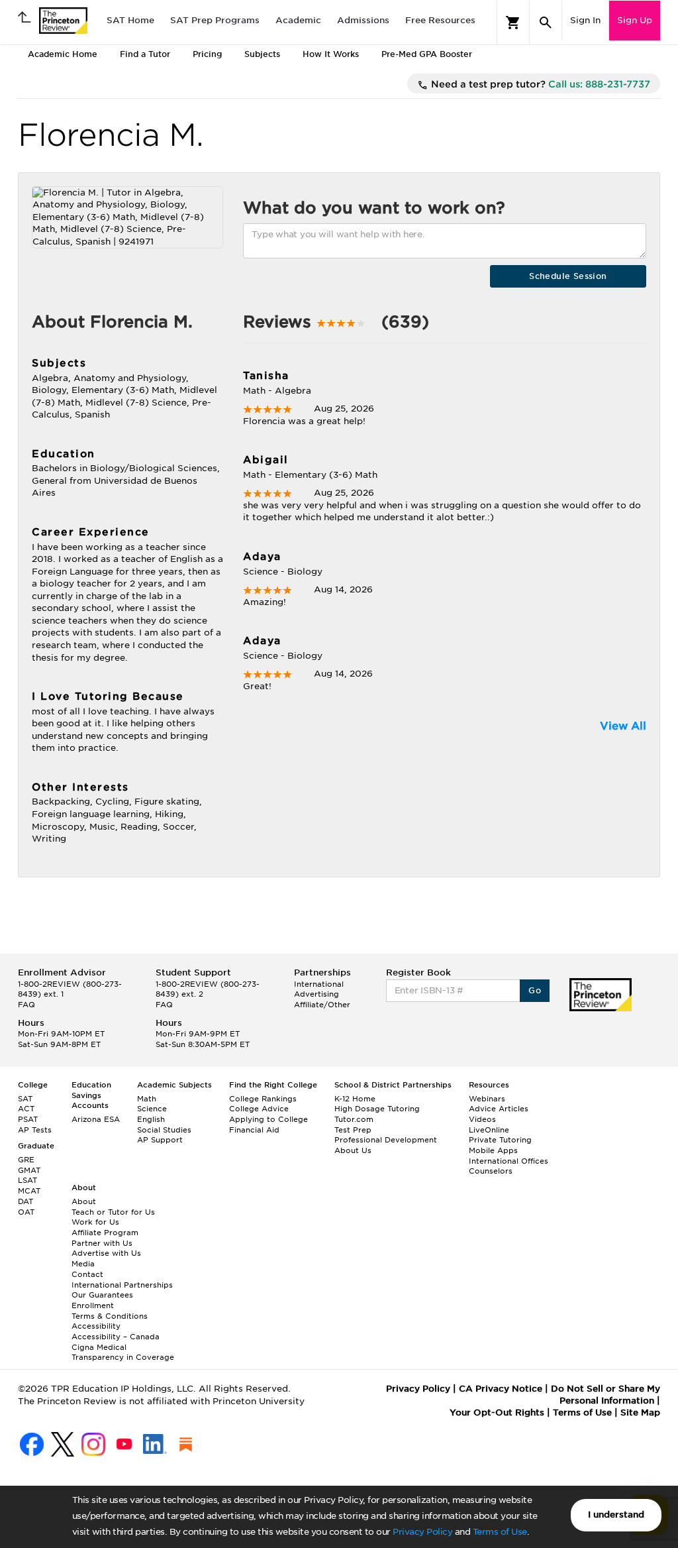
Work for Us (95, 1222)
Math (146, 1098)
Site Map (640, 1412)
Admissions (363, 20)
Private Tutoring (500, 1139)
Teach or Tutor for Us (113, 1212)
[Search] (545, 22)
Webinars (487, 1098)
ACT (26, 1108)
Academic (298, 20)
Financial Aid (254, 1129)
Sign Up (634, 20)
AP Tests (35, 1129)
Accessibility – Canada (116, 1336)
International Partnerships (122, 1285)
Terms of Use (500, 1532)
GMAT (29, 1170)
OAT (26, 1212)
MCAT (29, 1190)
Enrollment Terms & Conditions (110, 1311)
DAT (25, 1201)
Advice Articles (498, 1108)
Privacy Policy (422, 1532)
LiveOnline (489, 1129)
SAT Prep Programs (215, 20)
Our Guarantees (102, 1294)
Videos (482, 1119)
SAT (25, 1098)
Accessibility (96, 1326)
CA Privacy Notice (500, 1389)
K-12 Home (354, 1098)
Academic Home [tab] (62, 54)
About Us (352, 1150)
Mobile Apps (493, 1150)
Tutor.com (353, 1119)
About (84, 1201)
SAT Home (130, 20)
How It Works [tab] (331, 54)
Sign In (585, 20)
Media (83, 1263)
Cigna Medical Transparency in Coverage (123, 1352)
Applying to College (268, 1119)
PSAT (28, 1119)
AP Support (160, 1139)
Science (152, 1108)
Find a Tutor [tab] (145, 54)
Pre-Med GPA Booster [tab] (426, 54)
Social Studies (164, 1129)
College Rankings (263, 1098)
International (319, 984)
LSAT (27, 1180)
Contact (87, 1274)
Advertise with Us (106, 1253)
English (151, 1119)
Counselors (490, 1171)
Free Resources (440, 20)
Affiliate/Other (322, 1004)
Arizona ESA (96, 1119)
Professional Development (385, 1139)
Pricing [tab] (207, 54)
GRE (26, 1159)
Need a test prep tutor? (539, 84)
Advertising (316, 994)
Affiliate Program (105, 1232)
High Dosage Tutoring (377, 1108)
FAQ (26, 1004)
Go (534, 990)
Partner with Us (102, 1243)
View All (623, 726)
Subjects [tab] (262, 54)
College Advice (259, 1108)
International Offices (508, 1161)
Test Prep (352, 1129)
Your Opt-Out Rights (497, 1412)
